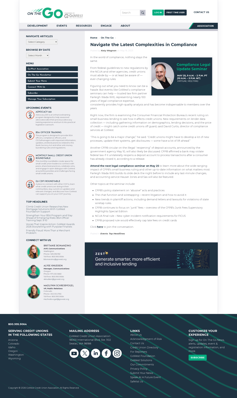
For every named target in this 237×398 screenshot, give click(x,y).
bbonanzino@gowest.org (55, 259)
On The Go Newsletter (39, 75)
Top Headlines (117, 233)
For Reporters (138, 351)
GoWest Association (38, 69)
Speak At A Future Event (145, 377)
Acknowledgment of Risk (146, 339)
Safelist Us (136, 381)
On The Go (107, 37)
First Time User (176, 12)
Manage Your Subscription (41, 99)
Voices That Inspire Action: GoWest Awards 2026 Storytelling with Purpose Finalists (50, 225)
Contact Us (201, 12)
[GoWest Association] (55, 18)
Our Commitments (142, 364)
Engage (106, 25)
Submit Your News (37, 81)
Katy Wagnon (108, 50)
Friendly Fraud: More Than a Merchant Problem (48, 231)
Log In (158, 12)
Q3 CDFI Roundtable (48, 181)
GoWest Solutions (141, 360)
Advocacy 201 (44, 112)
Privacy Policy (138, 368)
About (125, 25)
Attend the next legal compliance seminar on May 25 (124, 165)
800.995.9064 (17, 324)
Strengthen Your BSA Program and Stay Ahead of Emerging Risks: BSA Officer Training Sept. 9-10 (49, 218)
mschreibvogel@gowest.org (56, 299)
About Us (136, 334)
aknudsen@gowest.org (54, 279)
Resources (84, 25)
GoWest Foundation (142, 356)
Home (93, 37)
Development (37, 25)
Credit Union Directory (144, 347)
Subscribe (33, 93)
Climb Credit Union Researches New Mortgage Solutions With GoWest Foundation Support (47, 209)
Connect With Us (36, 87)
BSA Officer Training (48, 133)
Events (62, 25)
